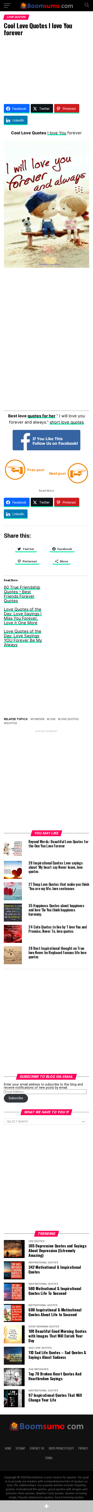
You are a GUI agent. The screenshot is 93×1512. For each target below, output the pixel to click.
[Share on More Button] (46, 1506)
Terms (49, 1458)
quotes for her (41, 415)
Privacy (83, 1448)
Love (52, 719)
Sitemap (20, 1448)
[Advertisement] (46, 69)
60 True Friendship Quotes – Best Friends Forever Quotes (22, 594)
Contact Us (37, 1448)
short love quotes (67, 422)
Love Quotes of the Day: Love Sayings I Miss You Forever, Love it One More (23, 616)
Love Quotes (69, 719)
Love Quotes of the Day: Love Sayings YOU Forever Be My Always (23, 638)
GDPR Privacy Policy (61, 1448)
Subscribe (16, 1098)
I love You (56, 132)
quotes (11, 723)
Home (8, 1448)
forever (38, 719)
